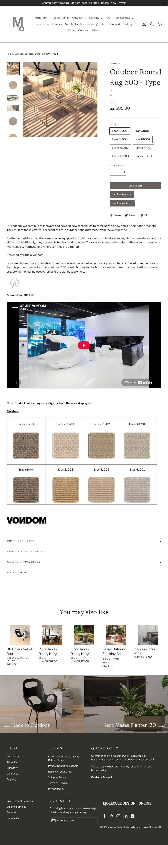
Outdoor (77, 17)
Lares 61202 (120, 147)
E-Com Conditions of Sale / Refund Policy (63, 758)
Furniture (41, 17)
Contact (83, 30)
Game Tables (61, 17)
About (71, 30)
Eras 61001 (141, 131)
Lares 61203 (120, 156)
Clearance (12, 773)
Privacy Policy (56, 788)
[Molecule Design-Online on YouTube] (133, 816)
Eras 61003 (120, 139)
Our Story (12, 767)
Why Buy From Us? (20, 541)
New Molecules (74, 24)
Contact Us (13, 756)
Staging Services (16, 806)
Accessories (123, 17)
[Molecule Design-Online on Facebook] (104, 816)
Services (41, 24)
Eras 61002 (119, 131)
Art (108, 17)
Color (114, 125)
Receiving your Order (60, 771)
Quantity (117, 165)
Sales (94, 30)
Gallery (127, 24)
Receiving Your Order (23, 562)
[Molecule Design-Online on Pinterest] (111, 816)
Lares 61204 (144, 156)
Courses (57, 24)
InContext (114, 24)
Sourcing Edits (95, 24)
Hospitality (13, 818)
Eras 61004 (142, 139)
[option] (60, 99)
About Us (12, 762)
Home (10, 53)
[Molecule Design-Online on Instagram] (118, 816)
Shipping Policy (57, 777)
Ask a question (18, 572)
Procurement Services (20, 801)
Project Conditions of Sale (63, 765)
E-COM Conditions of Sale (26, 551)
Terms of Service (58, 783)
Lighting (94, 17)
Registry (11, 779)
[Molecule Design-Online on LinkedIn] (125, 816)
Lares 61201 (144, 147)
